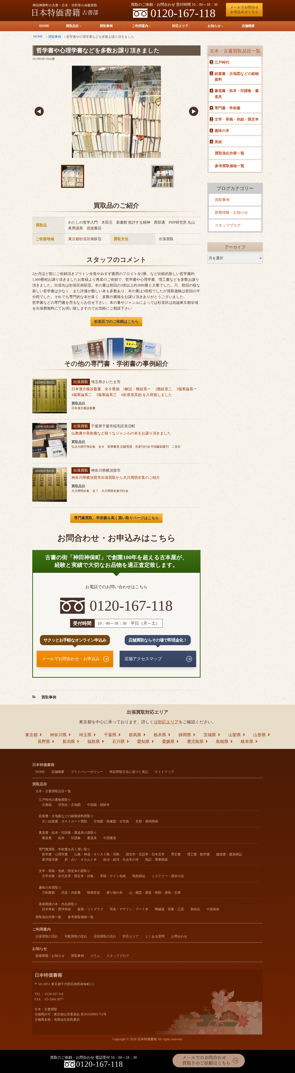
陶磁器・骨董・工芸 (169, 909)
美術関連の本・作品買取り (58, 904)
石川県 (118, 741)
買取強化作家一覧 (229, 153)
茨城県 (210, 735)
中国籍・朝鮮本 (98, 805)
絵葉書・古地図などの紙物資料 (237, 77)
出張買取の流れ (46, 936)
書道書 (47, 838)
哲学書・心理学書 (55, 854)
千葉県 (110, 735)
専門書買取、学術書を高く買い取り (64, 849)
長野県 (44, 741)
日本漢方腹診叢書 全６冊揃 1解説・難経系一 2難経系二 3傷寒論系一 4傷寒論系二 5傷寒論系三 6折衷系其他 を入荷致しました (136, 392)
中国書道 (109, 838)
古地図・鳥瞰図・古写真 (111, 821)
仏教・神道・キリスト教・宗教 (96, 854)
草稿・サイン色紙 (113, 876)
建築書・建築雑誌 (229, 854)
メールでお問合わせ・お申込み (71, 658)
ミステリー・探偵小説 (168, 876)
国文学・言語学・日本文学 (145, 854)
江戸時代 (222, 62)
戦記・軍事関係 (156, 859)
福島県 (93, 741)
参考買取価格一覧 (229, 166)
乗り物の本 (114, 892)
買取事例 (106, 26)
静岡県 (185, 735)
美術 (218, 142)
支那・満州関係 (147, 821)
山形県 (259, 735)
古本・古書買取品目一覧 (235, 50)
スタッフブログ (228, 225)
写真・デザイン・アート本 (129, 909)
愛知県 (143, 741)
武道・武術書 (71, 892)
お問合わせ (179, 936)
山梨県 (234, 735)
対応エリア (180, 26)
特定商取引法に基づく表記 (128, 772)
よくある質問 (155, 936)
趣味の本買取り (50, 887)
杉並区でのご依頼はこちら (116, 321)
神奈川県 (58, 735)
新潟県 (68, 741)
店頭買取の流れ (105, 936)
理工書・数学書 (198, 854)
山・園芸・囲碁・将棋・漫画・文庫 (155, 892)
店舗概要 (248, 26)
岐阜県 (247, 741)
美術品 (195, 909)
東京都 (73, 239)
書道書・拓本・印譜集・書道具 (237, 94)
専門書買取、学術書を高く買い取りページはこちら (116, 518)
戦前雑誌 (138, 876)
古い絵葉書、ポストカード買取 (64, 821)
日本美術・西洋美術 (56, 909)
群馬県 (135, 735)
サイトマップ (164, 772)
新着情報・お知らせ (231, 212)
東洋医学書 (50, 859)
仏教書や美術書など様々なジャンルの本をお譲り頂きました (121, 433)
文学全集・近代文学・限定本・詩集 (68, 876)
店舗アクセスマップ (143, 658)
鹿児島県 (195, 741)
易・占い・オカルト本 (81, 859)
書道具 (92, 838)
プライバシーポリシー (87, 772)
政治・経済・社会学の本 (121, 859)
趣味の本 (222, 131)
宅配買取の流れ (76, 936)
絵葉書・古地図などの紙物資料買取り (66, 816)
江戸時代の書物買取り (55, 799)
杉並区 (84, 239)
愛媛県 (168, 741)
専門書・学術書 (227, 108)
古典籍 (47, 805)
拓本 (61, 838)
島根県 (222, 741)
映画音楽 (93, 892)
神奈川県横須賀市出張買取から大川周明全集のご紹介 (115, 477)
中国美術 (212, 909)
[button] (39, 112)
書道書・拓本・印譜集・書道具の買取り (68, 832)
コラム (95, 956)
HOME (44, 26)
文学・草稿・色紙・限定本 (237, 119)
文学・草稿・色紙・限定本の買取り (64, 871)
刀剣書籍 (48, 892)
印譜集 (76, 838)
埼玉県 (85, 735)
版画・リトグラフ (90, 909)
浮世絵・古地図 (69, 805)
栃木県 (160, 735)
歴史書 (176, 854)
